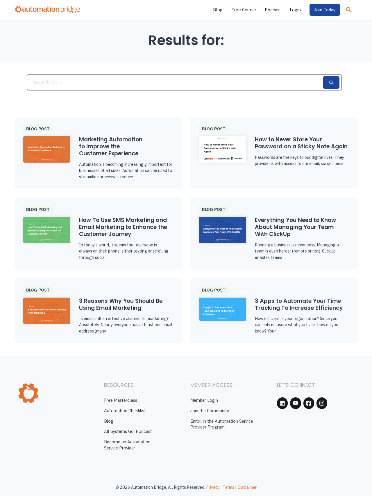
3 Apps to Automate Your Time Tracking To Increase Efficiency (299, 304)
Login (295, 10)
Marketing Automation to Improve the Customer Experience (110, 146)
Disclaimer (247, 487)
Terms (228, 487)
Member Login (204, 400)
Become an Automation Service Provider (127, 445)
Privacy (212, 487)
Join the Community (209, 410)
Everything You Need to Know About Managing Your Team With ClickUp (295, 227)
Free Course (243, 10)
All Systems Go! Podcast (128, 431)
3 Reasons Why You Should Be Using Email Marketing (120, 304)
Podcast (273, 10)
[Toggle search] (348, 10)
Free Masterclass (120, 400)
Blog (218, 10)
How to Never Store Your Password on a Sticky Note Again (301, 143)
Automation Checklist (125, 410)
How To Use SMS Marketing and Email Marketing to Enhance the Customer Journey (123, 227)
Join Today (324, 10)
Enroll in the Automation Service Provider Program (221, 424)
